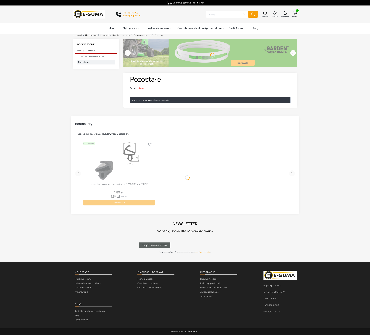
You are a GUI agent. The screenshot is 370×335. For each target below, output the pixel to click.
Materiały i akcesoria (121, 35)
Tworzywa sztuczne (142, 35)
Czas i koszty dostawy (147, 283)
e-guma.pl (77, 35)
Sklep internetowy (184, 331)
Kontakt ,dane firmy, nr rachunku (90, 311)
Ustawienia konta (83, 287)
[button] (253, 14)
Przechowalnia (81, 291)
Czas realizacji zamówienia (149, 287)
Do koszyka (119, 202)
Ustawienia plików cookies (87, 283)
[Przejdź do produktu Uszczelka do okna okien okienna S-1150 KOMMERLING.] (119, 161)
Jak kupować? (206, 296)
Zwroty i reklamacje (209, 291)
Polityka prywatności (210, 283)
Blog (77, 315)
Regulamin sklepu (208, 278)
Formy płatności (144, 278)
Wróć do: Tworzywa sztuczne (92, 56)
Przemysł (104, 35)
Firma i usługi (91, 35)
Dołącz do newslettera (154, 245)
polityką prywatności (202, 252)
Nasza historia (81, 319)
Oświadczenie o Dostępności (213, 287)
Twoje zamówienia (83, 278)
